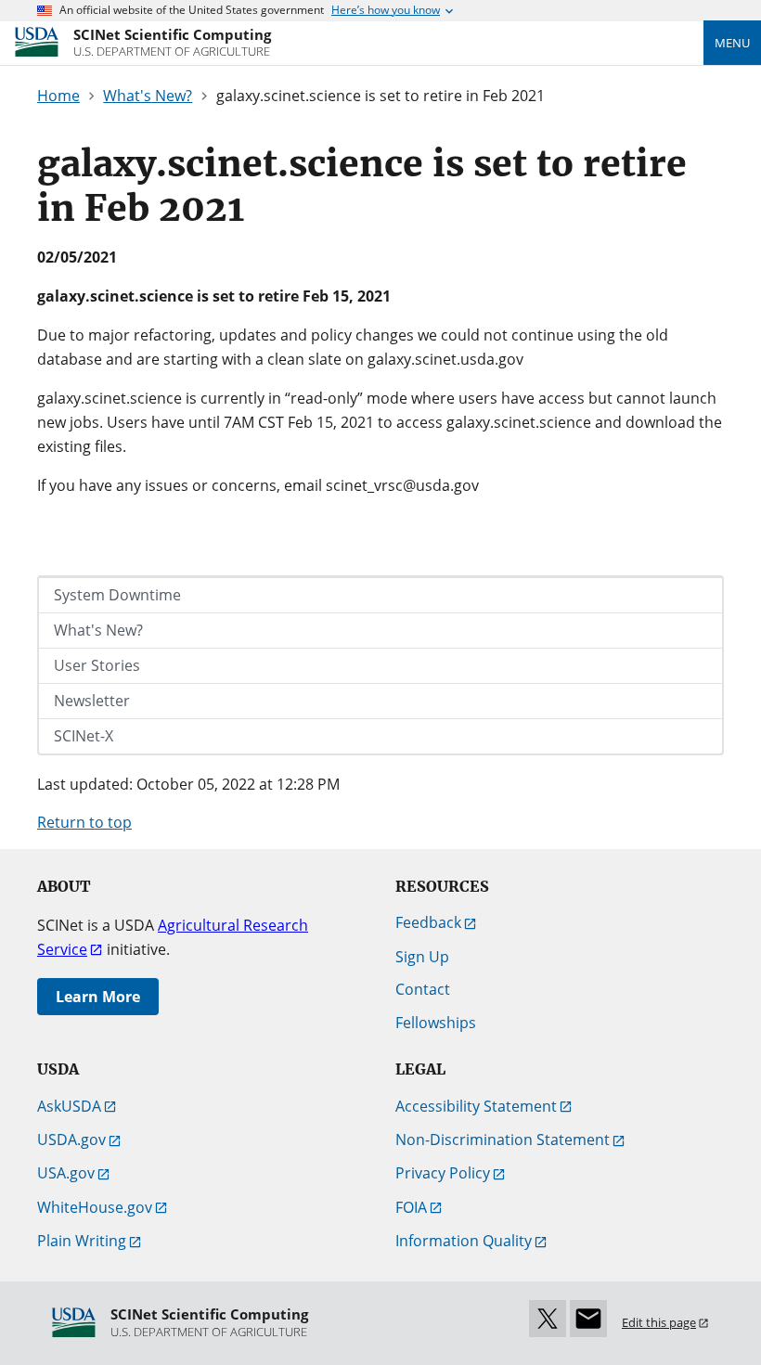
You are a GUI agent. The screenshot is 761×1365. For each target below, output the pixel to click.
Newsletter (92, 700)
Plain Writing (81, 1240)
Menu (732, 42)
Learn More (98, 996)
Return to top (84, 822)
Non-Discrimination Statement (502, 1139)
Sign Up (422, 956)
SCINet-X (83, 736)
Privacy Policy (442, 1173)
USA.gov (66, 1173)
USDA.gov (71, 1139)
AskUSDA (69, 1106)
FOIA (411, 1207)
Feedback (428, 922)
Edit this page (659, 1322)
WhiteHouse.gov (94, 1207)
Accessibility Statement (476, 1106)
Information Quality (463, 1240)
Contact (422, 989)
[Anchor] (262, 205)
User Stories (97, 665)
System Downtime (117, 595)
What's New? (98, 630)
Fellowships (435, 1022)
